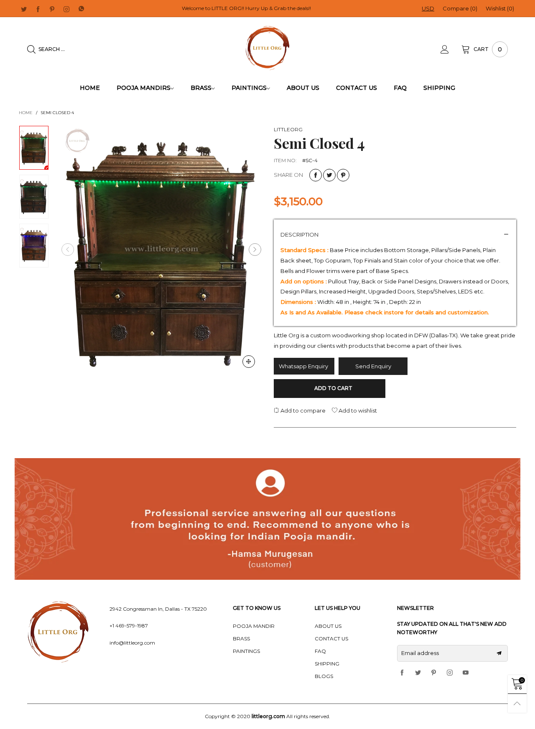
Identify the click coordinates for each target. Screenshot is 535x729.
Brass (201, 88)
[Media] (248, 361)
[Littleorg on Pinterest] (434, 673)
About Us (303, 88)
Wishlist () (500, 8)
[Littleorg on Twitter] (418, 673)
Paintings (249, 88)
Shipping (439, 88)
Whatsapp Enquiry (304, 366)
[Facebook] (38, 9)
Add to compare (302, 410)
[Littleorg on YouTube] (466, 673)
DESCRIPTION (299, 234)
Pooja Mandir (254, 626)
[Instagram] (66, 9)
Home (90, 88)
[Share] (315, 175)
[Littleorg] (268, 48)
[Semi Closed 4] (161, 249)
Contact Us (356, 88)
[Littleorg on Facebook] (402, 673)
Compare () (460, 8)
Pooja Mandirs (144, 88)
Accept (485, 712)
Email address (420, 653)
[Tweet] (329, 175)
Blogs (324, 676)
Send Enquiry (373, 366)
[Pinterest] (52, 9)
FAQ (400, 88)
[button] (67, 249)
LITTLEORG (288, 129)
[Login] (451, 49)
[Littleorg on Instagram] (450, 673)
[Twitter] (24, 9)
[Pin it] (343, 175)
